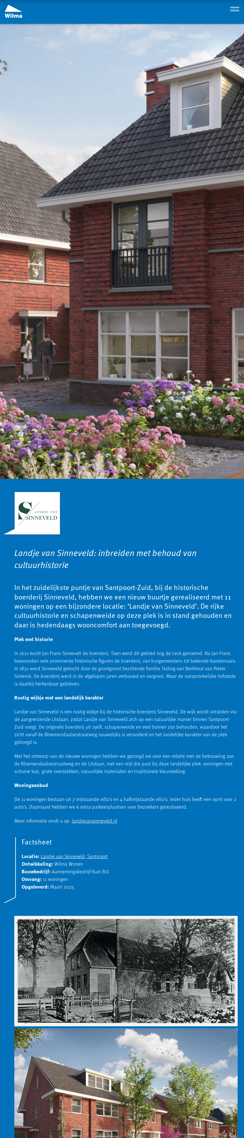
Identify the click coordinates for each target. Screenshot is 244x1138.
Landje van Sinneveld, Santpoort (74, 856)
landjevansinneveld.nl (94, 820)
